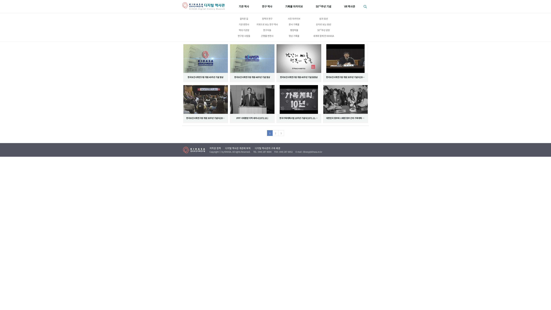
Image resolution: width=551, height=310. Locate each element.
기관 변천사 (244, 24)
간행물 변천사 (267, 35)
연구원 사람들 (244, 35)
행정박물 (294, 30)
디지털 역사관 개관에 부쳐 (238, 148)
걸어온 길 (244, 18)
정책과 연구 (267, 18)
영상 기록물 (294, 35)
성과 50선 (323, 18)
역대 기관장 (244, 30)
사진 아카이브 (294, 18)
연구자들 (267, 30)
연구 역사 (267, 6)
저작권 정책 (215, 148)
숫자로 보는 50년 (323, 24)
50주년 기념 (323, 6)
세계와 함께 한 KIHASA (323, 35)
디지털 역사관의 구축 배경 (267, 148)
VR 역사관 (349, 6)
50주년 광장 (323, 30)
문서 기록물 (294, 24)
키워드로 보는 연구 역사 (267, 24)
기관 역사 (244, 6)
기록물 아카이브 (294, 6)
